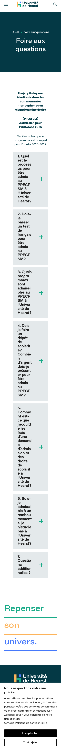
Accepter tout (30, 733)
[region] (30, 716)
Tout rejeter (30, 742)
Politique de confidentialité (31, 723)
